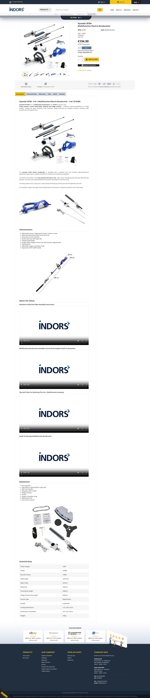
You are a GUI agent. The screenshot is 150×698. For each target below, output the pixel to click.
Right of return (45, 662)
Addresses (70, 660)
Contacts (136, 10)
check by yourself (33, 640)
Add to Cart (92, 59)
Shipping (44, 658)
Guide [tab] (55, 94)
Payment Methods (46, 655)
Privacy (43, 664)
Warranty (44, 660)
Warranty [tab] (42, 94)
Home (112, 10)
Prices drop (26, 655)
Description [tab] (20, 94)
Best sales (26, 658)
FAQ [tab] (49, 94)
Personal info (71, 655)
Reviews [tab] (62, 94)
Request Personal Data (48, 667)
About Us (119, 10)
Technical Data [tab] (31, 94)
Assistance (127, 10)
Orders (69, 658)
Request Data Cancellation (49, 669)
